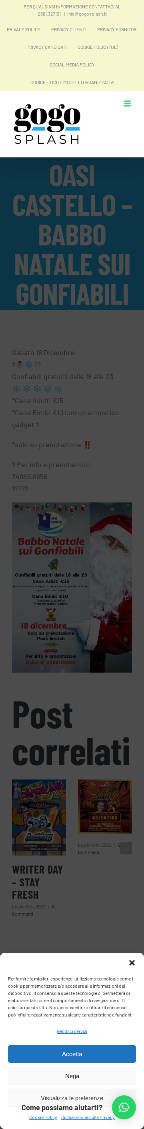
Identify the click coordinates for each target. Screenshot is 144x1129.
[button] (132, 963)
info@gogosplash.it (87, 13)
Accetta (72, 1054)
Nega (72, 1076)
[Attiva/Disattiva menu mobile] (128, 103)
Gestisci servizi (72, 1031)
